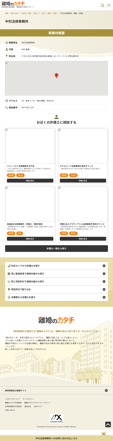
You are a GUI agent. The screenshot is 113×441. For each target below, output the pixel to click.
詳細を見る (30, 180)
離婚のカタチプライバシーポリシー (37, 402)
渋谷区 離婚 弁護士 (49, 13)
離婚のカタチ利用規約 (13, 402)
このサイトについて (12, 399)
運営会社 (27, 406)
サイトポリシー (28, 399)
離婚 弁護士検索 (11, 13)
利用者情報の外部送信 (13, 406)
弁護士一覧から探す (56, 248)
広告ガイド (38, 406)
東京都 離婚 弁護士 (29, 13)
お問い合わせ (10, 410)
